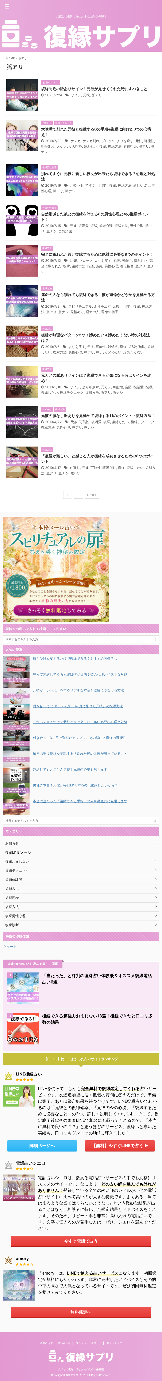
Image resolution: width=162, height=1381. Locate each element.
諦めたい (115, 352)
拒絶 (99, 266)
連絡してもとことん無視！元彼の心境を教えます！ (72, 769)
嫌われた (90, 146)
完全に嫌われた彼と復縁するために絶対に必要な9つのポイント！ (97, 254)
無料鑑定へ (81, 1312)
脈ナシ (70, 191)
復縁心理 (106, 226)
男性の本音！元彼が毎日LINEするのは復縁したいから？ (75, 785)
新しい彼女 (141, 185)
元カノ (106, 387)
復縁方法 (115, 146)
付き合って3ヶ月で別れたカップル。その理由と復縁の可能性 (79, 738)
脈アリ (97, 95)
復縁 (102, 146)
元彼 (86, 95)
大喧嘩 (77, 146)
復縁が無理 (136, 347)
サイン (76, 95)
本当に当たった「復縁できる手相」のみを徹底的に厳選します (80, 801)
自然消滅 (65, 231)
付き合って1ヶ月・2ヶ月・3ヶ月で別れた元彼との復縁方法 (78, 706)
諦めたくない (133, 352)
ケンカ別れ (90, 141)
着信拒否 (130, 146)
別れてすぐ (86, 185)
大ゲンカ (63, 146)
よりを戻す (125, 141)
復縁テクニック (72, 392)
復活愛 (83, 226)
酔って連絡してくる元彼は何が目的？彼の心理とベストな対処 (80, 674)
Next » (92, 495)
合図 (128, 387)
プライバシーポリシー (88, 1343)
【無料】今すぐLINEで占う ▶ (120, 1145)
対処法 (113, 347)
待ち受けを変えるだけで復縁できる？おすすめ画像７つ (75, 658)
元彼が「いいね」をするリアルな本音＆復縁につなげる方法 (78, 690)
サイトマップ (114, 1343)
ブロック (108, 141)
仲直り (75, 468)
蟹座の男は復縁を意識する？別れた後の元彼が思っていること (80, 753)
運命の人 (92, 312)
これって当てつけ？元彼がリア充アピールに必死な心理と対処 (80, 722)
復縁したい (49, 392)
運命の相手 (109, 312)
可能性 (149, 141)
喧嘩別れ (48, 146)
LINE (73, 260)
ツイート (10, 946)
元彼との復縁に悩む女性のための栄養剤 (81, 1369)
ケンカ (75, 141)
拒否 (90, 266)
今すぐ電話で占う (81, 1241)
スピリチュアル (80, 306)
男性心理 (136, 226)
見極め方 (77, 312)
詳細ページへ (42, 1145)
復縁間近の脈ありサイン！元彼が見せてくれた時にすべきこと (94, 89)
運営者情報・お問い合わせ (55, 1343)
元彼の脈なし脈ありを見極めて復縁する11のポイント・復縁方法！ (98, 415)
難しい (75, 473)
